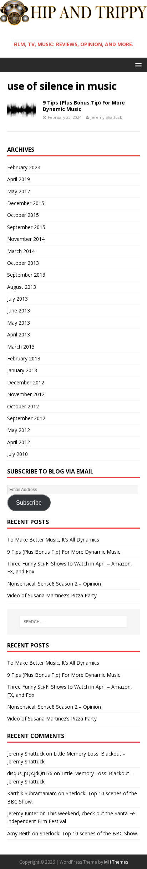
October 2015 (23, 215)
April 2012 (18, 442)
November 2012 (26, 394)
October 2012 (23, 406)
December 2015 (25, 203)
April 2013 (18, 334)
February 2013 (23, 358)
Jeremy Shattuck (106, 117)
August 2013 (21, 286)
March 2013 (21, 346)
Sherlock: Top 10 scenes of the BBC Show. (89, 833)
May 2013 (18, 322)
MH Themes (116, 862)
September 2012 (26, 418)
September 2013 (26, 274)
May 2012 (18, 430)
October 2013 (23, 262)
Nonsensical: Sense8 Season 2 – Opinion (54, 583)
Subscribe (29, 503)
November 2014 (26, 239)
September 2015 (26, 227)
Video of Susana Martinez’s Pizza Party (52, 595)
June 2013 (18, 310)
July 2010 (17, 454)
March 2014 (21, 251)
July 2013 (17, 298)
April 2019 (18, 179)
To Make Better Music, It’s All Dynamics (53, 539)
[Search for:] (73, 622)
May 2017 (18, 191)
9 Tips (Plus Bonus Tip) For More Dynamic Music (84, 105)
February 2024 (23, 167)
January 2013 (22, 370)
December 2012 (25, 382)
